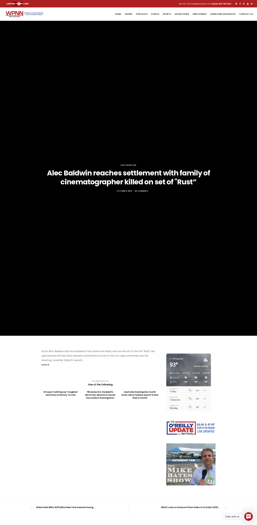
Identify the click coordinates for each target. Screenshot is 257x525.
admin (112, 191)
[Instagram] (244, 4)
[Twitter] (236, 4)
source (45, 364)
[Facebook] (240, 4)
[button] (173, 377)
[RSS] (252, 4)
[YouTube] (248, 4)
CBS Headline (128, 165)
